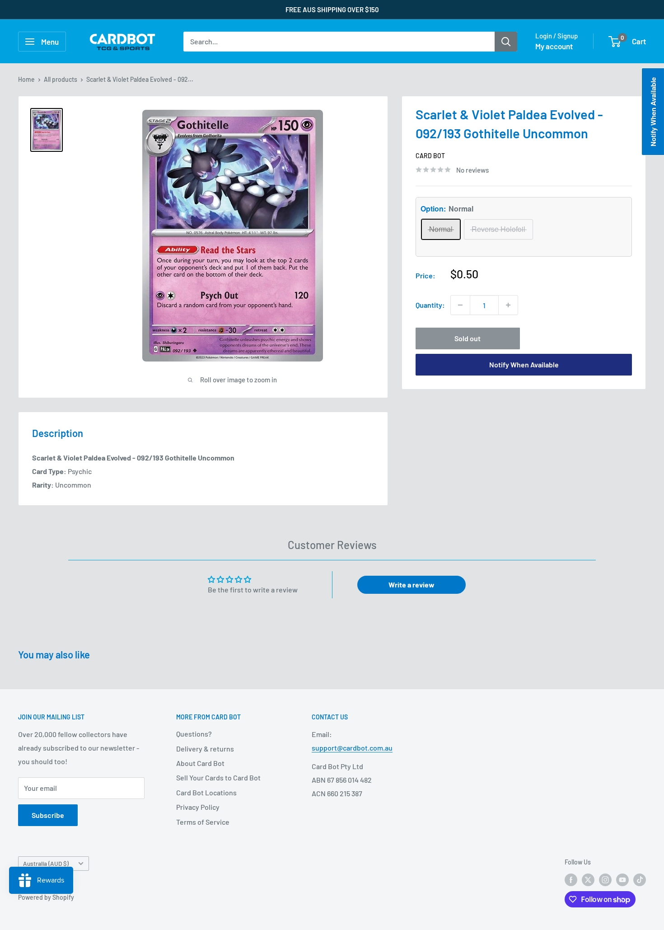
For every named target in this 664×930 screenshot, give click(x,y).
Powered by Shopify (46, 897)
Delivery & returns (205, 748)
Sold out (467, 338)
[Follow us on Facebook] (571, 879)
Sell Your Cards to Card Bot (218, 777)
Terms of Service (202, 821)
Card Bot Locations (206, 792)
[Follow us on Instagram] (605, 879)
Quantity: (430, 305)
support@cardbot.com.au (352, 747)
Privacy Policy (198, 807)
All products (60, 79)
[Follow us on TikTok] (639, 879)
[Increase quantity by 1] (508, 305)
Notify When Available (524, 364)
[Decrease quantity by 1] (460, 305)
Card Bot (430, 156)
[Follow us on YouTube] (622, 879)
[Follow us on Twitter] (588, 879)
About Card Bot (200, 763)
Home (26, 79)
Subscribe (48, 815)
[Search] (506, 42)
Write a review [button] (411, 584)
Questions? (194, 733)
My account (554, 46)
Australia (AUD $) (46, 863)
